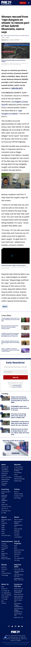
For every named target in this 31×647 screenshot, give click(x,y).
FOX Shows (4, 546)
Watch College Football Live (18, 591)
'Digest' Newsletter (4, 499)
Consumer (4, 569)
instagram (15, 626)
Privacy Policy (17, 385)
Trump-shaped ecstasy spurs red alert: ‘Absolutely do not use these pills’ (10, 319)
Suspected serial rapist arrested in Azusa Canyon (13, 60)
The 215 (16, 556)
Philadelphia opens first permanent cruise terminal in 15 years (20, 408)
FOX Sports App (5, 535)
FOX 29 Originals (17, 542)
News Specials (18, 529)
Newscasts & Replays (18, 522)
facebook (9, 626)
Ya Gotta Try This (6, 506)
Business (3, 567)
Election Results (18, 494)
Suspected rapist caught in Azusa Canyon (13, 265)
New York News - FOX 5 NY (19, 575)
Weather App (17, 481)
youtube (18, 626)
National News (5, 479)
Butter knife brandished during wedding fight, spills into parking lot (10, 342)
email (22, 626)
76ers (2, 531)
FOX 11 (3, 37)
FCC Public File (5, 591)
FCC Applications (6, 593)
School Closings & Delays (18, 469)
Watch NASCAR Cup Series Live (18, 597)
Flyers (3, 527)
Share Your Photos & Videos (6, 557)
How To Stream (18, 519)
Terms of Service (17, 387)
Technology (4, 575)
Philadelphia (4, 469)
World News (4, 481)
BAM (15, 548)
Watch (16, 517)
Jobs (2, 601)
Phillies (3, 529)
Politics (17, 489)
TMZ (2, 551)
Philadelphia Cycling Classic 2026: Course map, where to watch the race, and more (20, 423)
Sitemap (3, 603)
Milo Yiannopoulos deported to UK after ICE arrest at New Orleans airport (9, 327)
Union (3, 533)
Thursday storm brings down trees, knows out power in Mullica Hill (18, 415)
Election (16, 492)
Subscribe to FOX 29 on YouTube (14, 441)
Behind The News (19, 550)
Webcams (17, 531)
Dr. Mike (3, 513)
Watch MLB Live (18, 594)
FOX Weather (18, 472)
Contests (3, 544)
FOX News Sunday (4, 484)
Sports (3, 517)
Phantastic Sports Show (6, 520)
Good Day (5, 489)
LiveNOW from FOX (18, 526)
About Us (5, 584)
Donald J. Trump (18, 496)
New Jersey (4, 473)
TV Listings (4, 599)
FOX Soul (16, 533)
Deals (3, 571)
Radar (15, 474)
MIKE (15, 546)
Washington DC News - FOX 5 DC (19, 579)
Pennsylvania (5, 471)
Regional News (17, 566)
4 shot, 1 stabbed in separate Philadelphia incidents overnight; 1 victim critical (10, 350)
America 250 (4, 467)
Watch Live (23, 3)
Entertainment (7, 541)
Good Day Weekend (4, 496)
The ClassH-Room (4, 548)
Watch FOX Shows (4, 554)
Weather (17, 464)
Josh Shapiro (17, 498)
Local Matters (18, 537)
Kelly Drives (17, 554)
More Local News (6, 477)
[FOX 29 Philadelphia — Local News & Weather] (6, 3)
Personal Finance (6, 573)
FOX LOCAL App (18, 569)
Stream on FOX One (18, 585)
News (7, 37)
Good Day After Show (5, 492)
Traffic (3, 502)
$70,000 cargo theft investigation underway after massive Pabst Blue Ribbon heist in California (10, 335)
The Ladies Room (19, 558)
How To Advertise (6, 595)
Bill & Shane (17, 552)
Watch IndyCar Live (18, 600)
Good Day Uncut (6, 510)
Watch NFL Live (18, 589)
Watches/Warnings (19, 479)
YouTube (16, 535)
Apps (2, 586)
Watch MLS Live (18, 617)
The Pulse (17, 560)
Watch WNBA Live (18, 614)
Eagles (3, 525)
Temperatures (18, 477)
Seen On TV (4, 508)
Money (4, 565)
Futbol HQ (4, 523)
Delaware (4, 475)
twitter (12, 626)
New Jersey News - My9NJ (19, 571)
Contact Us (4, 589)
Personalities (5, 597)
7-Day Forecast (18, 467)
